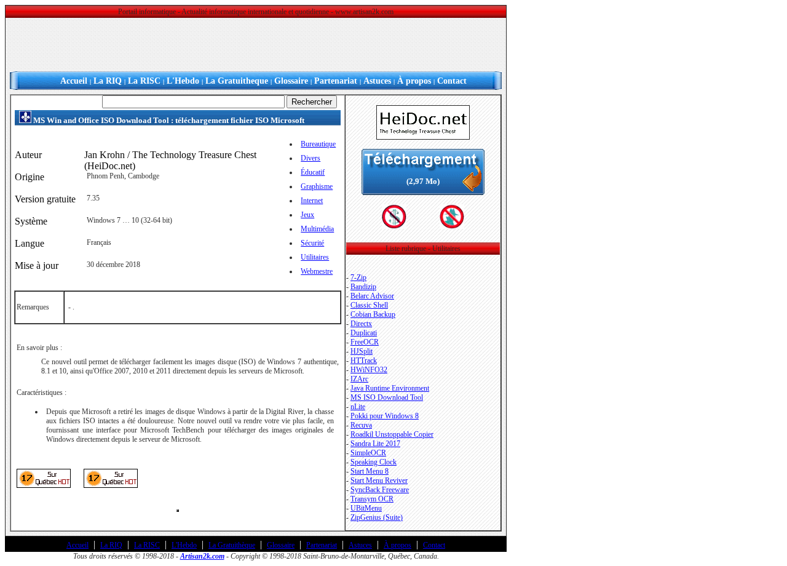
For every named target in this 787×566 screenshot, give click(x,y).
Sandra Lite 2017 (375, 443)
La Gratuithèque (231, 545)
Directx (361, 323)
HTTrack (363, 360)
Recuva (361, 425)
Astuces (377, 81)
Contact (452, 81)
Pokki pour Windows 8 (384, 416)
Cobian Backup (372, 314)
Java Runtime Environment (389, 388)
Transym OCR (372, 499)
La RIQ (107, 81)
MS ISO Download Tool (386, 397)
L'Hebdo (183, 81)
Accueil (73, 81)
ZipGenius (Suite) (376, 517)
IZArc (359, 379)
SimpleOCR (368, 452)
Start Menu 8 (369, 471)
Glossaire (291, 81)
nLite (357, 406)
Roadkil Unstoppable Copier (391, 434)
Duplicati (363, 333)
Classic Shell (369, 305)
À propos (414, 81)
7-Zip (358, 277)
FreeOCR (364, 342)
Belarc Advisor (372, 296)
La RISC (144, 81)
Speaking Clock (373, 462)
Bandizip (363, 286)
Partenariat (335, 81)
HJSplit (361, 351)
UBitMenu (366, 508)
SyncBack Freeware (379, 489)
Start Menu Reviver (379, 480)
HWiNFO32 (368, 369)
